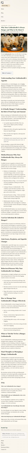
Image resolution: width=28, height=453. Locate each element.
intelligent (20, 92)
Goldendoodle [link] (8, 54)
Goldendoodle (12, 102)
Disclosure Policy (5, 447)
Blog (2, 13)
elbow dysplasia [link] (6, 246)
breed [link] (15, 84)
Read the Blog (5, 5)
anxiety (10, 291)
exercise (13, 263)
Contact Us (3, 449)
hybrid (12, 84)
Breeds (2, 20)
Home (2, 9)
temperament (17, 85)
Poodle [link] (9, 85)
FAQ (2, 16)
